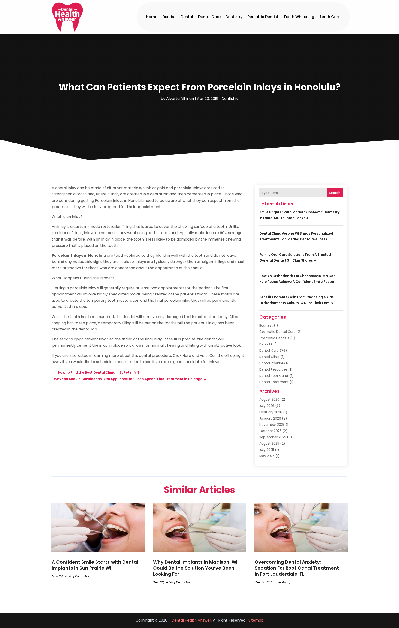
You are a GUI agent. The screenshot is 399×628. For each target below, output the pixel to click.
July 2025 (266, 449)
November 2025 (272, 424)
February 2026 (270, 412)
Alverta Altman (180, 98)
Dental (187, 16)
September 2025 (272, 437)
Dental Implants (272, 363)
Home (151, 16)
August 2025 (269, 443)
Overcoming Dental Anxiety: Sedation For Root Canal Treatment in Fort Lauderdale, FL (297, 568)
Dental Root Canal (274, 375)
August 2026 (269, 399)
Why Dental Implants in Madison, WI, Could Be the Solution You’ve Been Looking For (196, 568)
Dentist (169, 16)
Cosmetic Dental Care (277, 331)
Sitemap (256, 620)
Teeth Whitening (299, 16)
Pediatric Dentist (263, 16)
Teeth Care (329, 16)
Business (266, 325)
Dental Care (209, 16)
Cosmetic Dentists (274, 338)
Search (334, 192)
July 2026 (266, 405)
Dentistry (234, 16)
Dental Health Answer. (192, 620)
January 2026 (270, 418)
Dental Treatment (274, 382)
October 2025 (270, 431)
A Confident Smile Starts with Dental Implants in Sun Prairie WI (95, 565)
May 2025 (267, 456)
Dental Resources (273, 369)
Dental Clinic (269, 356)
